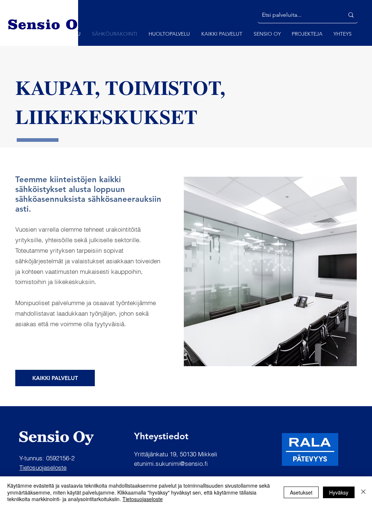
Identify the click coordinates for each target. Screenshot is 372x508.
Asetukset (301, 492)
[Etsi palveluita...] (351, 15)
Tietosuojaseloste (142, 499)
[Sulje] (363, 492)
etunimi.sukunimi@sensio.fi (171, 463)
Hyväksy (338, 492)
